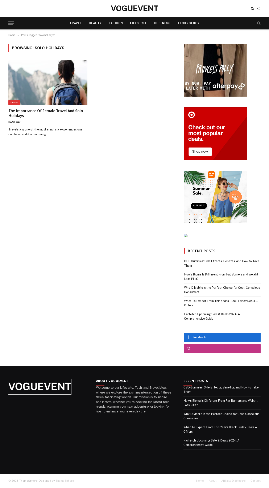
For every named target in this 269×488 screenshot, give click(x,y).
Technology (188, 23)
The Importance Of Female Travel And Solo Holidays (45, 113)
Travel (76, 23)
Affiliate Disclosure (233, 480)
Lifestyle (138, 23)
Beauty (95, 23)
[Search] (252, 8)
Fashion (116, 23)
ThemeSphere (64, 480)
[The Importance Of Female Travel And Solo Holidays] (47, 82)
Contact (256, 480)
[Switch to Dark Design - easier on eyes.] (258, 8)
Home (200, 480)
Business (162, 23)
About (212, 480)
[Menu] (11, 23)
